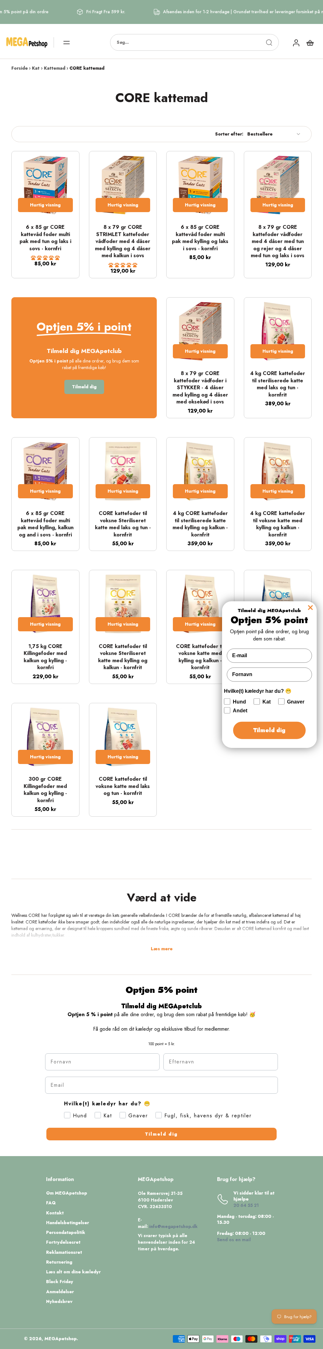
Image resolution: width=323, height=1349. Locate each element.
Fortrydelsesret (63, 1242)
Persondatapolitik (65, 1233)
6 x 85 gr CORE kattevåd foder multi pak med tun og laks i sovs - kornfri (45, 237)
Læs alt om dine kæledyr (73, 1272)
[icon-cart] (310, 42)
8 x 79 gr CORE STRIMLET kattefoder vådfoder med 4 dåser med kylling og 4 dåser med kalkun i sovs (122, 241)
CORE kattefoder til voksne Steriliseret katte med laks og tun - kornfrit (123, 524)
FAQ (51, 1203)
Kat (35, 68)
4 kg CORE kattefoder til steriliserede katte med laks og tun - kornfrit (277, 384)
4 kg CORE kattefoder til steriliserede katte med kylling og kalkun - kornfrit (200, 524)
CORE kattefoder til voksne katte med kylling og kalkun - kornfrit (200, 657)
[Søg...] (269, 42)
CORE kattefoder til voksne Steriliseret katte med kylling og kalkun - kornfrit (122, 657)
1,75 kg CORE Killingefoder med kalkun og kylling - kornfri (45, 657)
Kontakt (55, 1213)
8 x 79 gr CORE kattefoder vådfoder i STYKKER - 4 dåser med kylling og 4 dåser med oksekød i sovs (200, 387)
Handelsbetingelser (67, 1223)
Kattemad (54, 68)
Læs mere (162, 949)
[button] (45, 258)
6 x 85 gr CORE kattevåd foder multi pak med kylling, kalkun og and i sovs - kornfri (45, 524)
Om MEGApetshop (66, 1193)
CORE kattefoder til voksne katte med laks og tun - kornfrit (123, 786)
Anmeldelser (60, 1292)
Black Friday (59, 1282)
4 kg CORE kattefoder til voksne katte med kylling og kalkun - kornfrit (277, 524)
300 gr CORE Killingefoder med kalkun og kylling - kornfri (45, 789)
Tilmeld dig (161, 1134)
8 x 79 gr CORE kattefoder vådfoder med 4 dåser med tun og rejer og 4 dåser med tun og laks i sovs (277, 241)
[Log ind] (296, 42)
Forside (19, 68)
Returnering (59, 1262)
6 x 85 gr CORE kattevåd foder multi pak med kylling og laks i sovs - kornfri (200, 237)
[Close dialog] (310, 607)
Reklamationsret (64, 1252)
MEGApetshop (60, 1338)
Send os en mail (234, 1239)
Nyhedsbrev (59, 1302)
